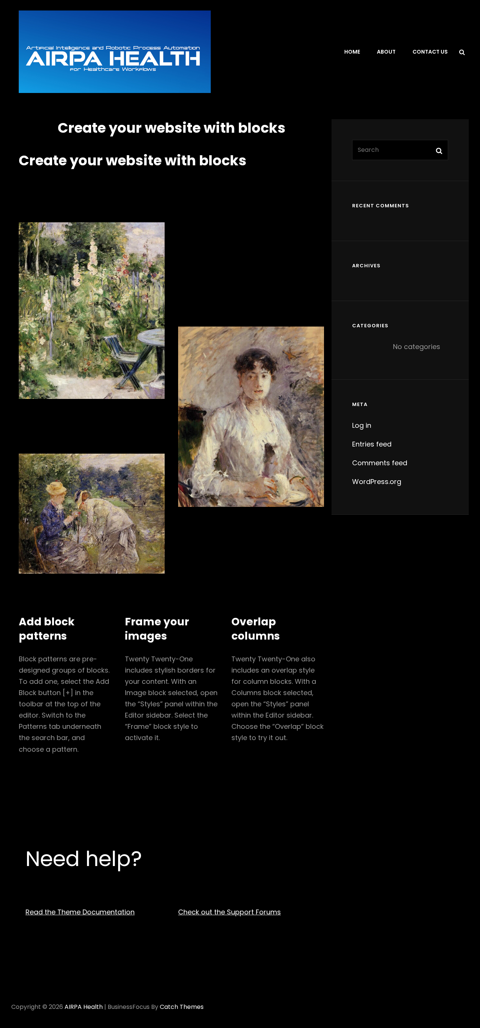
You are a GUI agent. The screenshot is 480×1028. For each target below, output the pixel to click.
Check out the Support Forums (229, 912)
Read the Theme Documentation (80, 912)
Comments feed (379, 463)
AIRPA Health (83, 1007)
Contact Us (430, 51)
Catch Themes (182, 1007)
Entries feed (372, 444)
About (386, 51)
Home (352, 51)
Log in (361, 425)
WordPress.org (376, 481)
